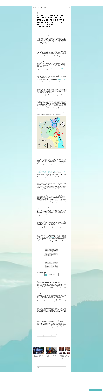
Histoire (45, 7)
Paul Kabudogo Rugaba (55, 334)
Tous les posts (34, 7)
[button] (69, 7)
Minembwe (43, 334)
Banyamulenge (39, 334)
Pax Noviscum (54, 335)
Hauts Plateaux (48, 334)
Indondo (45, 335)
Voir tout (69, 345)
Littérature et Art (40, 7)
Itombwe (42, 335)
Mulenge (38, 335)
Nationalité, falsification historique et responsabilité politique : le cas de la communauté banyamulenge (64, 356)
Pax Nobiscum (61, 334)
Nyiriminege (49, 335)
